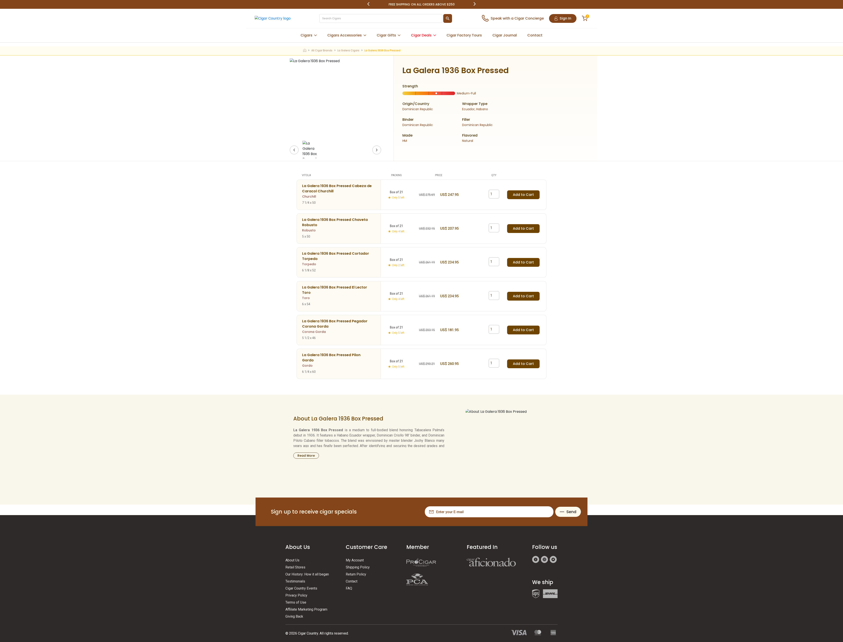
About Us (292, 560)
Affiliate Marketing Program (306, 609)
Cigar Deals (421, 35)
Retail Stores (295, 567)
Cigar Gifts (386, 35)
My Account (355, 560)
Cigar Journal (504, 35)
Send (571, 511)
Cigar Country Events (301, 588)
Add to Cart (523, 194)
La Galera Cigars (348, 50)
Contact (534, 35)
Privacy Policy (296, 595)
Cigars (306, 35)
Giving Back (294, 616)
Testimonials (295, 581)
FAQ (349, 588)
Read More (306, 455)
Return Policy (356, 574)
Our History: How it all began (307, 574)
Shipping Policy (358, 567)
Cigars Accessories (344, 35)
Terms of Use (295, 602)
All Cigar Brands (321, 50)
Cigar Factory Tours (464, 35)
